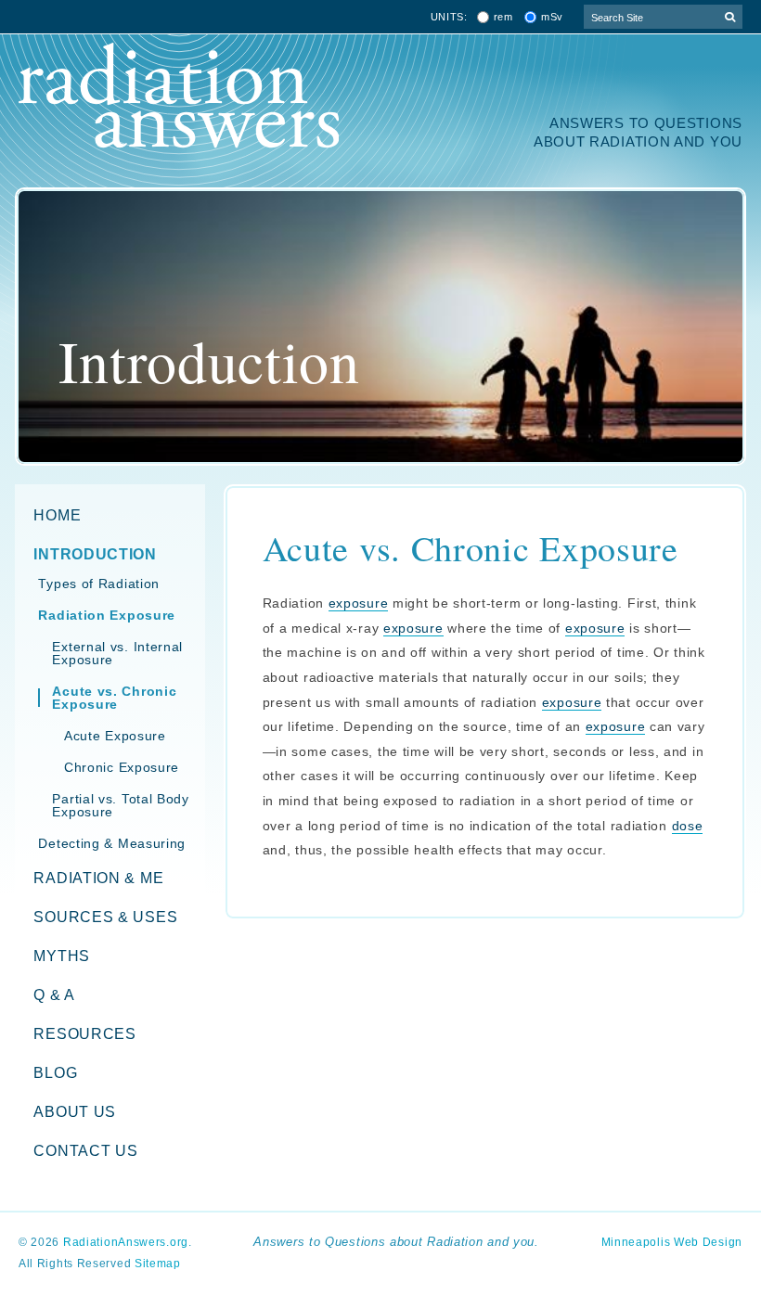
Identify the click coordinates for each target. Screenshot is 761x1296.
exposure (359, 603)
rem (503, 17)
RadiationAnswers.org (125, 1242)
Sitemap (158, 1263)
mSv (552, 17)
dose (687, 825)
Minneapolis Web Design (671, 1242)
